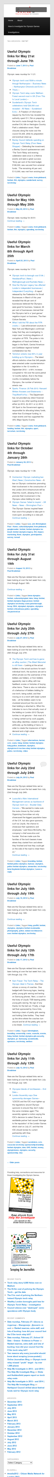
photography (12, 930)
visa (20, 1152)
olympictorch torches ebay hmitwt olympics (26, 748)
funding (10, 428)
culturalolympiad (26, 526)
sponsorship (12, 1152)
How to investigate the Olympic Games (23, 26)
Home (10, 20)
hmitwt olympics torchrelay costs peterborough (24, 602)
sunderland (31, 180)
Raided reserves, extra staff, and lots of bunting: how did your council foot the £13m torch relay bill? (26, 1331)
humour (31, 863)
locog (9, 606)
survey (10, 537)
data (31, 598)
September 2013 (14, 1404)
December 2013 (14, 1401)
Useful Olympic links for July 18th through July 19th (21, 888)
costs (30, 177)
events (43, 1033)
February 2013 (13, 1423)
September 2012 (14, 1436)
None (19, 534)
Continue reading (15, 220)
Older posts (13, 1162)
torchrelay (11, 182)
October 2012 (13, 1433)
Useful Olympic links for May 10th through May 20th (20, 199)
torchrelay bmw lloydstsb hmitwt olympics (26, 867)
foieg (36, 598)
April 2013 (12, 1417)
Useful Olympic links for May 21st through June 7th (20, 56)
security (31, 1150)
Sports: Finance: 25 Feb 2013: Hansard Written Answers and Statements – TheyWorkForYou (29, 391)
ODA (15, 606)
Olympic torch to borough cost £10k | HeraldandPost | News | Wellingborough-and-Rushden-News (28, 278)
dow (24, 1147)
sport (36, 428)
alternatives (33, 740)
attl (33, 523)
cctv (9, 743)
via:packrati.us (13, 611)
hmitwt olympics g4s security (31, 1036)
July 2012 (11, 1442)
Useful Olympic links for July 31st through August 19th (20, 556)
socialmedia (33, 1038)
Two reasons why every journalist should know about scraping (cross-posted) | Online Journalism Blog (26, 1356)
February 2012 (13, 1451)
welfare (29, 1041)
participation (36, 534)
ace (29, 523)
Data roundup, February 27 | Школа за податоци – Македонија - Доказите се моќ (25, 1324)
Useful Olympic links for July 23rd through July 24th (21, 768)
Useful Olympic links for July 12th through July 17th (21, 950)
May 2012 (11, 1448)
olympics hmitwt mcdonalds (28, 928)
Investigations (13, 32)
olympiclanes (13, 1150)
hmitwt (10, 180)
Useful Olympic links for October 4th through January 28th (20, 450)
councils (35, 1033)
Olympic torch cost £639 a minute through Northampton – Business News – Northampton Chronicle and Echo (29, 83)
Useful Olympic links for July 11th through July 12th (21, 1058)
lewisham (22, 745)
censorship (20, 1033)
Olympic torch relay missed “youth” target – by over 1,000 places (26, 1362)
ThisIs (15, 89)
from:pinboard (40, 177)
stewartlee (32, 866)
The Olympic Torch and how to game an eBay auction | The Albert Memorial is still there (29, 662)
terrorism (11, 431)
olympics (22, 180)
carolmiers (32, 1142)
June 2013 (12, 1411)
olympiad (22, 606)
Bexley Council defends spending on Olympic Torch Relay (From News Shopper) (28, 143)
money (41, 1147)
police (9, 751)
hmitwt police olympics (17, 863)
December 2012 (14, 1429)
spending (30, 229)
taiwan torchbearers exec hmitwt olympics (24, 932)
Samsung (23, 1038)
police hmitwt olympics (17, 866)
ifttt (15, 180)
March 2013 (12, 1420)
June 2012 (12, 1445)
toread (17, 537)
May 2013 (11, 1414)
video (25, 751)
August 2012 (13, 1439)
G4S (28, 1147)
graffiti (36, 925)
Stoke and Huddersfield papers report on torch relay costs (26, 1374)
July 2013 (11, 1407)
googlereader (13, 529)
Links (17, 177)
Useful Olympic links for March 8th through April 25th (20, 249)
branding (32, 861)
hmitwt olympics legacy (23, 531)
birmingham (33, 1030)
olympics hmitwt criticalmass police (25, 607)
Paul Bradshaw (13, 464)
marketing (11, 534)
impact (41, 531)
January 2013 (13, 1426)
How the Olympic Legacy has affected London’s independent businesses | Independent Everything (28, 288)
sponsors (11, 1041)
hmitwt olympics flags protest (20, 600)
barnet (42, 740)
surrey (40, 180)
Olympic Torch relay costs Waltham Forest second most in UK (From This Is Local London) (28, 96)
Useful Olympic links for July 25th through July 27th (21, 628)
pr (17, 1038)
